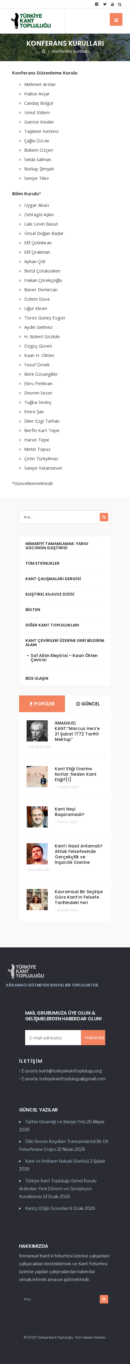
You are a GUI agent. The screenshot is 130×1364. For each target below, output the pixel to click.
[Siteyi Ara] (121, 4)
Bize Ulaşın (36, 678)
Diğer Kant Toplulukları (52, 625)
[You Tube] (112, 4)
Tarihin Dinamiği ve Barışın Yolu (55, 1121)
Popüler (44, 704)
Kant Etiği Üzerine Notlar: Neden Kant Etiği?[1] (75, 774)
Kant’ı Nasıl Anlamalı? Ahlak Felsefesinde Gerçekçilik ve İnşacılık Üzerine (78, 854)
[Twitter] (104, 4)
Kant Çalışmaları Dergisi (53, 579)
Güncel (90, 704)
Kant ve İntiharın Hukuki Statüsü (57, 1161)
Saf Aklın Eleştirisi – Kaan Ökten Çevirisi (64, 658)
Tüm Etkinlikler (42, 563)
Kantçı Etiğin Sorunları (47, 1208)
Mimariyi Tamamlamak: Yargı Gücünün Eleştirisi (56, 546)
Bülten (32, 610)
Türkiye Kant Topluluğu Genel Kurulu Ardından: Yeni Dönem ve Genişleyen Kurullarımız (57, 1188)
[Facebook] (96, 4)
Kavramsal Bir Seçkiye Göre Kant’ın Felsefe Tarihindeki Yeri (79, 897)
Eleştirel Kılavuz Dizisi (49, 594)
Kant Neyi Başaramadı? (69, 811)
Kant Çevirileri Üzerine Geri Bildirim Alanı (64, 643)
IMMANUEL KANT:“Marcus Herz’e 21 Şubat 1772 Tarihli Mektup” (77, 731)
